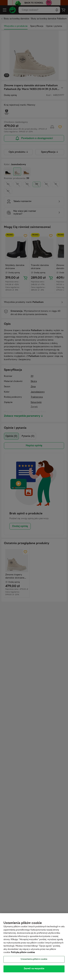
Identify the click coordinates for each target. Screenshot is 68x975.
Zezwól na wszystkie (34, 969)
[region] (34, 944)
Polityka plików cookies (23, 953)
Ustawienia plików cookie (34, 959)
